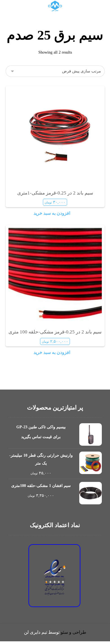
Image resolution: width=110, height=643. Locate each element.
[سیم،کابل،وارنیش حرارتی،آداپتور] (55, 6)
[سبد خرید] (27, 5)
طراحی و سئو (73, 632)
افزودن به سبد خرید (52, 213)
